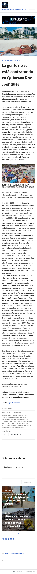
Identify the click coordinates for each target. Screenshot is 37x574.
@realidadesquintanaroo (14, 553)
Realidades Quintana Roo (14, 9)
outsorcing (28, 421)
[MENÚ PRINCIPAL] (32, 6)
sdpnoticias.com (14, 403)
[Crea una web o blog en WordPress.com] (2, 560)
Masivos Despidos (18, 419)
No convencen (16, 421)
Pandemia (16, 423)
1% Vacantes (7, 415)
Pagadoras (7, 423)
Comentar (27, 482)
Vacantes (21, 428)
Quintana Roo (16, 61)
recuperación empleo (23, 426)
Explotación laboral (20, 417)
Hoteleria (6, 419)
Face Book (8, 538)
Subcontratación (10, 428)
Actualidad (6, 61)
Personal (25, 423)
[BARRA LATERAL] (18, 533)
